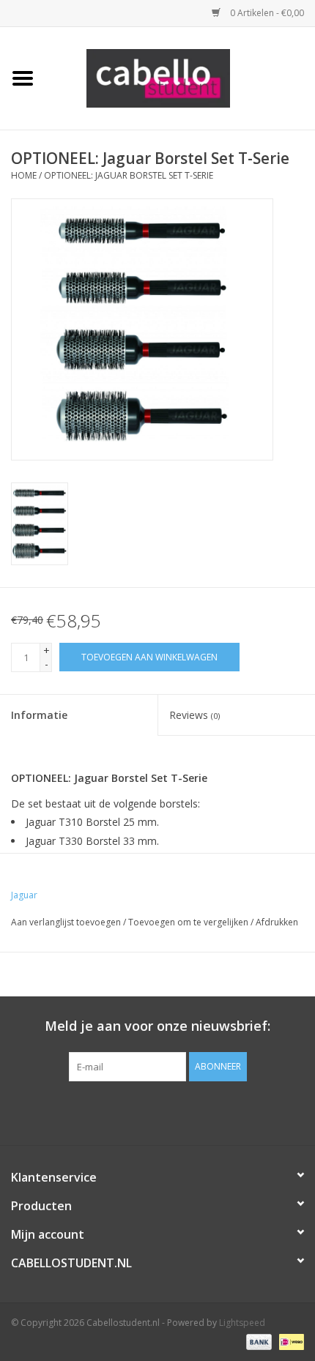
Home (24, 175)
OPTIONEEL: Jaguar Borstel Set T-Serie (128, 175)
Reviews (194, 715)
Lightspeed (242, 1322)
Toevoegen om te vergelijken (189, 922)
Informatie (39, 715)
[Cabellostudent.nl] (180, 77)
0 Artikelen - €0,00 (266, 13)
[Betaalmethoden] (257, 1341)
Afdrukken (277, 922)
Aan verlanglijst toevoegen (66, 922)
